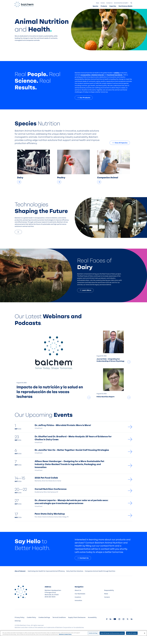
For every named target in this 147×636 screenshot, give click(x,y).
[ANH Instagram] (119, 619)
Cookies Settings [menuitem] (44, 617)
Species (95, 6)
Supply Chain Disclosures (76, 617)
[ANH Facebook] (106, 619)
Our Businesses (80, 594)
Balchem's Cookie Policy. (65, 634)
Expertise (112, 6)
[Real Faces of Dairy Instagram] (123, 619)
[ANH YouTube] (115, 619)
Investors (78, 597)
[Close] (144, 633)
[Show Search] (131, 3)
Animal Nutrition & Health (121, 3)
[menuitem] (95, 6)
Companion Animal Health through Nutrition (100, 571)
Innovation (78, 600)
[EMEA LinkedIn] (131, 619)
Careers (103, 3)
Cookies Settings (93, 633)
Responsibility (109, 590)
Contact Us (109, 3)
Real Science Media (125, 6)
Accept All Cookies (132, 633)
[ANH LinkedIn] (110, 619)
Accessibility (92, 617)
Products (104, 6)
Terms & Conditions (59, 617)
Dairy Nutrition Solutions (74, 571)
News (97, 3)
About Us (78, 590)
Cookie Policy (31, 617)
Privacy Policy (19, 617)
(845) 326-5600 (50, 597)
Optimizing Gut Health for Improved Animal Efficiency (46, 571)
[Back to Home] (21, 592)
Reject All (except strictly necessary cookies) (112, 633)
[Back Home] (24, 4)
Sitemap (18, 621)
